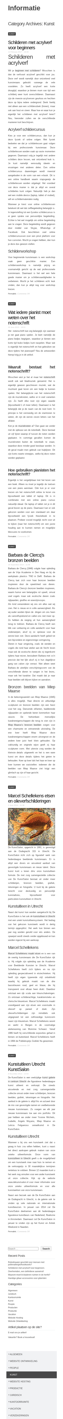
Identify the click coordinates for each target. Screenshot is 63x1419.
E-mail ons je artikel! (17, 1332)
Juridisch (12, 1294)
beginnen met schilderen (27, 70)
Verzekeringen (19, 1415)
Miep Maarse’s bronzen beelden (24, 725)
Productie (12, 1311)
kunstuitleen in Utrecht (44, 916)
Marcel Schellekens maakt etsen (24, 953)
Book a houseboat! (26, 1337)
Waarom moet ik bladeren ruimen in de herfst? (29, 1275)
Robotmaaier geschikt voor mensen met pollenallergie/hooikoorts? (26, 1263)
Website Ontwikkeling (18, 1321)
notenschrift (49, 377)
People (11, 1304)
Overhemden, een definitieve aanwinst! (26, 1271)
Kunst (12, 34)
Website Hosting (15, 1318)
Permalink (12, 294)
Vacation (12, 1314)
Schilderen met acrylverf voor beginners (30, 45)
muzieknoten (24, 426)
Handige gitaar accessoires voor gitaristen (27, 1278)
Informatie (24, 8)
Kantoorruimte (14, 1297)
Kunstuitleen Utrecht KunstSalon (26, 1067)
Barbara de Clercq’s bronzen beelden (26, 558)
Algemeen (12, 1290)
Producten (12, 1307)
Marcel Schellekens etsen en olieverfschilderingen (31, 798)
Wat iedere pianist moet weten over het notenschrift (29, 317)
